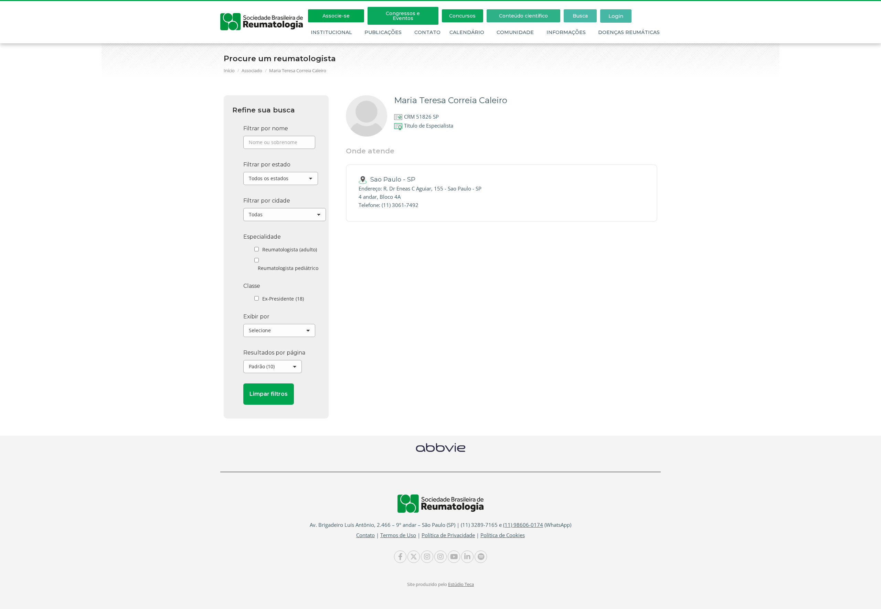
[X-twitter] (413, 557)
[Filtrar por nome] (279, 144)
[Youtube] (454, 557)
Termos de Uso (398, 535)
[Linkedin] (467, 557)
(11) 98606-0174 (523, 524)
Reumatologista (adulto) (289, 249)
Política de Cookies (502, 535)
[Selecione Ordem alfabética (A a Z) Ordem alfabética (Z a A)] (279, 332)
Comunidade (515, 32)
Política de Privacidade (448, 535)
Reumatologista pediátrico (288, 268)
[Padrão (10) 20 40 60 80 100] (272, 368)
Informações (566, 32)
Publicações (383, 32)
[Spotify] (481, 557)
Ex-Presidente (283, 298)
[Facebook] (400, 557)
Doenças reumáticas (629, 32)
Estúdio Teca (461, 584)
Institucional (331, 32)
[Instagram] (427, 557)
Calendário (466, 32)
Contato (427, 32)
